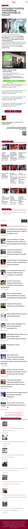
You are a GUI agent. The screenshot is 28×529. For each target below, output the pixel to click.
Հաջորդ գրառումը (22, 129)
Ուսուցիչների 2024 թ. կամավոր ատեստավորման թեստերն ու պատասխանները (14, 469)
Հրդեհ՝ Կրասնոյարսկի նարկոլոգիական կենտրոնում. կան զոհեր (5, 199)
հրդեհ (12, 111)
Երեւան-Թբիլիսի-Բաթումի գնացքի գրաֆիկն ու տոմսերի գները (14, 442)
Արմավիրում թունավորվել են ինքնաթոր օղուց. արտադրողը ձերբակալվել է (14, 155)
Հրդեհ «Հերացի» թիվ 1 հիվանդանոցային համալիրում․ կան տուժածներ (22, 178)
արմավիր (7, 111)
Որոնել (24, 220)
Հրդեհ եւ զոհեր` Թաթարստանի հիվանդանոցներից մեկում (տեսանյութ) (5, 155)
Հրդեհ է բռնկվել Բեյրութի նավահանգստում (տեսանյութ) (14, 199)
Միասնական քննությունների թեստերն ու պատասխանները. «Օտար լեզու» (12, 482)
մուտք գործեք (12, 212)
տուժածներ (18, 111)
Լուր (7, 5)
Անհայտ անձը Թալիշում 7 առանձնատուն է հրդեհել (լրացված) (12, 123)
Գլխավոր (4, 5)
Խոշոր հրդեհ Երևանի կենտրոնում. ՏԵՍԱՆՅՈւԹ (5, 175)
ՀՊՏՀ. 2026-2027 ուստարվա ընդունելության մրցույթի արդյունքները (13, 429)
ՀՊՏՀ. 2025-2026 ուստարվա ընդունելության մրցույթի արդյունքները (13, 456)
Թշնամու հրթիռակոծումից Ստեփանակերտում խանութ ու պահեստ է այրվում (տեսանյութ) (14, 178)
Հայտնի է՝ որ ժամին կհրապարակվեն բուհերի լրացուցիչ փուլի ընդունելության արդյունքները (14, 496)
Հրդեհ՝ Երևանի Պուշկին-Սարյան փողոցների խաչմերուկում (22, 155)
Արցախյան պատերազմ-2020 (14, 165)
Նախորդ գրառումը (5, 124)
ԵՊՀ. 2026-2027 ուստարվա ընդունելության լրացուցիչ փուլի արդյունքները (13, 509)
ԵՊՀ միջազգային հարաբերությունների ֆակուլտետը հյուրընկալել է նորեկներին (16, 128)
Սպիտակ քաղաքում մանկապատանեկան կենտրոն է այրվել (22, 199)
